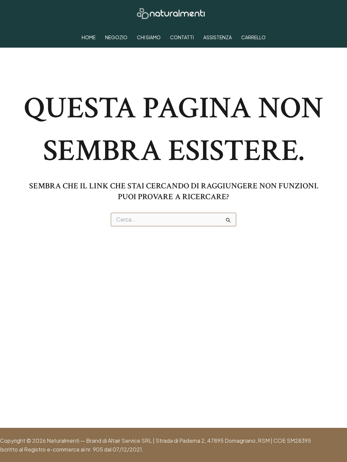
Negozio (116, 37)
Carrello (253, 37)
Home (89, 37)
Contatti (182, 37)
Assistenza (217, 37)
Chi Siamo (149, 37)
